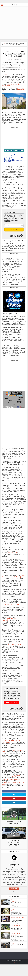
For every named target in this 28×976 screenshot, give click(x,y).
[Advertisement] (14, 25)
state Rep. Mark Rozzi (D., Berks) (13, 576)
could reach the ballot (12, 751)
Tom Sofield (20, 914)
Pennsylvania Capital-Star (19, 940)
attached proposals (14, 644)
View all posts (14, 888)
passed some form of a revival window (12, 741)
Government (13, 901)
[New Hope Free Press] (14, 4)
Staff (19, 906)
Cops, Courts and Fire (14, 49)
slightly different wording (9, 619)
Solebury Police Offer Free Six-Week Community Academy (16, 904)
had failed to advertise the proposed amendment (12, 605)
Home (3, 43)
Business (13, 917)
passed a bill (12, 553)
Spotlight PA (18, 59)
